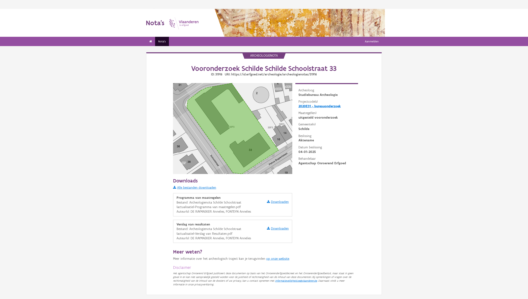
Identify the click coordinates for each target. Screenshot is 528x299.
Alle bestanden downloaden (196, 187)
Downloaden (280, 202)
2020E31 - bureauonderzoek (319, 106)
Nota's (162, 41)
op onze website (277, 259)
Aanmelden (372, 41)
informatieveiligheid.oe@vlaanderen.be (296, 280)
